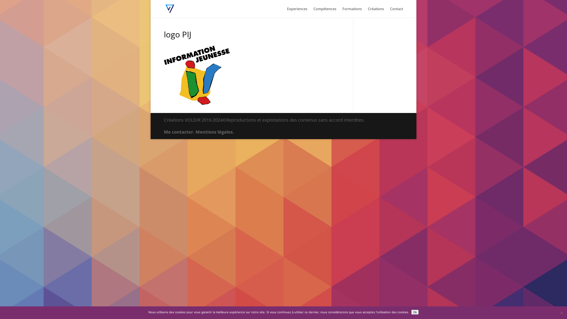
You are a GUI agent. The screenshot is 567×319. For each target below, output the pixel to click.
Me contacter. (179, 132)
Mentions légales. (215, 132)
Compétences (324, 9)
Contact (396, 9)
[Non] (561, 313)
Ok (415, 312)
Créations (376, 9)
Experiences (297, 9)
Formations (352, 9)
